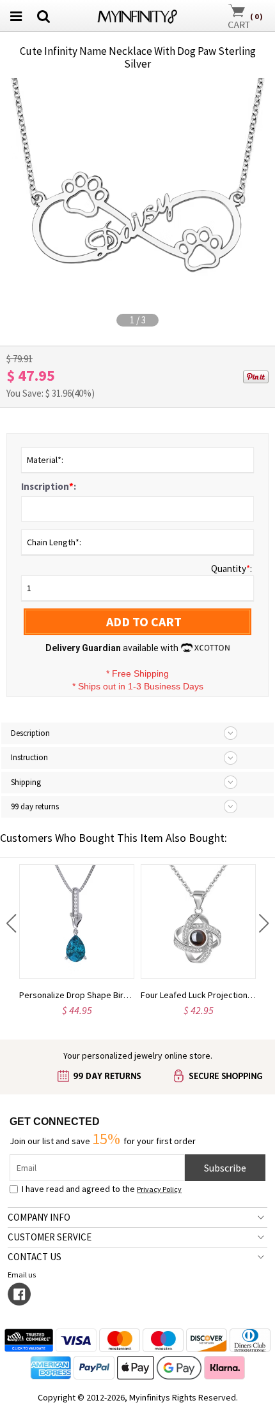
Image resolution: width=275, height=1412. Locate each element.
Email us (23, 1274)
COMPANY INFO (39, 1217)
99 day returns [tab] (35, 806)
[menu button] (16, 16)
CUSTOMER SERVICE (49, 1237)
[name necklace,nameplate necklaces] (138, 14)
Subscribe (225, 1167)
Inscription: (48, 486)
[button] (11, 923)
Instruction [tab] (29, 757)
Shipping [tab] (26, 782)
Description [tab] (30, 733)
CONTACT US (34, 1257)
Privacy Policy (159, 1189)
